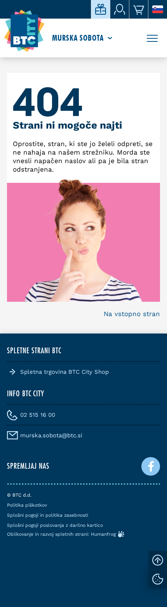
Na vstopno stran (132, 314)
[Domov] (24, 31)
